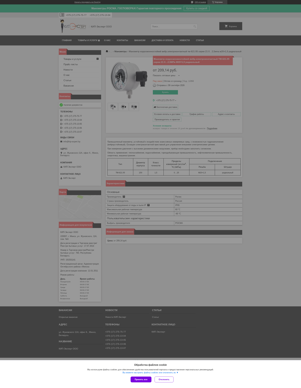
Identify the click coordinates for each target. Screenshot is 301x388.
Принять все (141, 379)
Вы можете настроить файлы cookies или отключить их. (149, 372)
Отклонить (164, 379)
